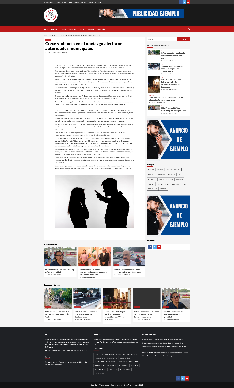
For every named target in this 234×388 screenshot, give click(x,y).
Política (83, 2)
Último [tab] (150, 45)
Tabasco (185, 184)
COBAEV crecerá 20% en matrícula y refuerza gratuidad (173, 314)
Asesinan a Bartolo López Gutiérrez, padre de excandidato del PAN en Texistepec (164, 348)
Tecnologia (152, 189)
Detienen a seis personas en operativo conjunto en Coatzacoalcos (172, 68)
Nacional (169, 179)
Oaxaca (151, 184)
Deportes (76, 2)
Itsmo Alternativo (130, 385)
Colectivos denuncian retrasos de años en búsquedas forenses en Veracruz (146, 314)
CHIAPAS (151, 169)
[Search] (189, 29)
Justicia (180, 174)
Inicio (58, 2)
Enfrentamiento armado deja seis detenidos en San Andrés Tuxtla (173, 55)
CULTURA (177, 169)
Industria (90, 2)
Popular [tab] (157, 45)
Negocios (179, 179)
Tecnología (98, 2)
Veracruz (48, 40)
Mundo (161, 179)
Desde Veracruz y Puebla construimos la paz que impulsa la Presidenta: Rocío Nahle (93, 272)
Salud (70, 2)
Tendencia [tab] (165, 45)
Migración (152, 179)
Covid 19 (169, 169)
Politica (160, 184)
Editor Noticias (62, 53)
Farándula (161, 174)
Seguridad (163, 50)
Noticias (64, 2)
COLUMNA (160, 169)
